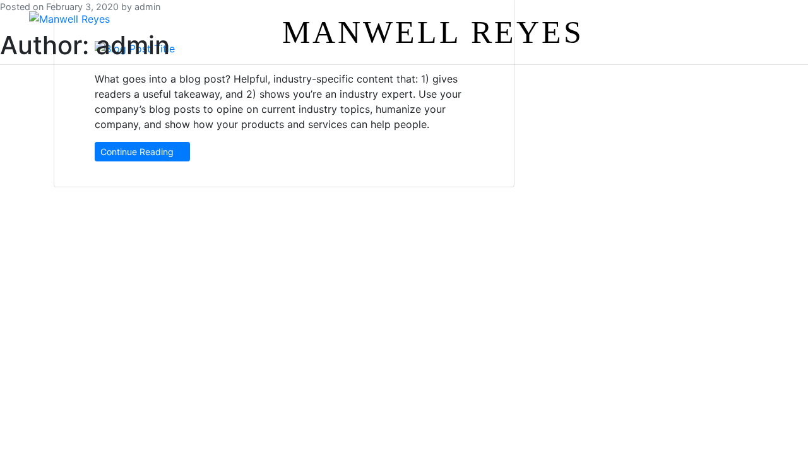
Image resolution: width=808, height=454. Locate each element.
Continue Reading (138, 151)
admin (147, 6)
